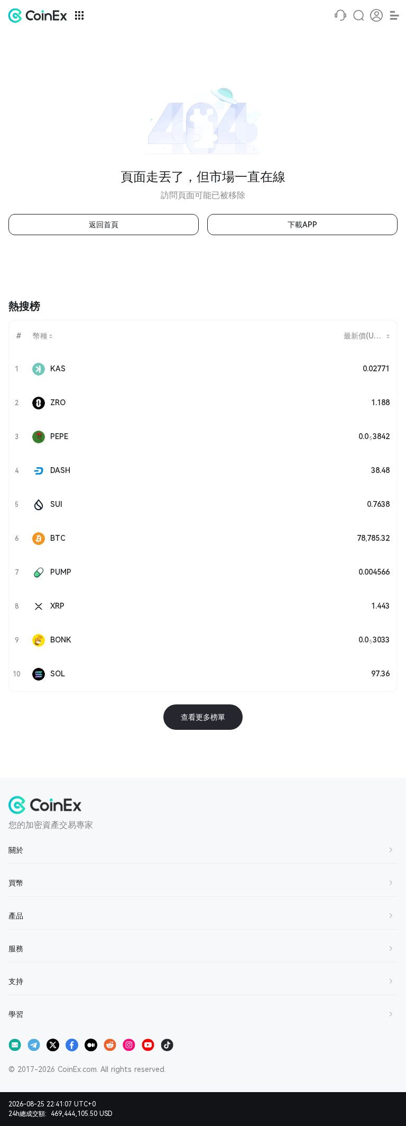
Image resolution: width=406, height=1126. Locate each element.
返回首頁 (103, 224)
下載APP (302, 224)
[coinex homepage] (40, 15)
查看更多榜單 (203, 717)
